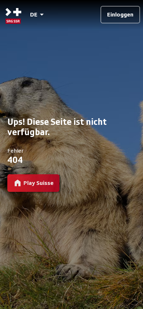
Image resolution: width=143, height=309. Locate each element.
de (33, 14)
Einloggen (120, 14)
